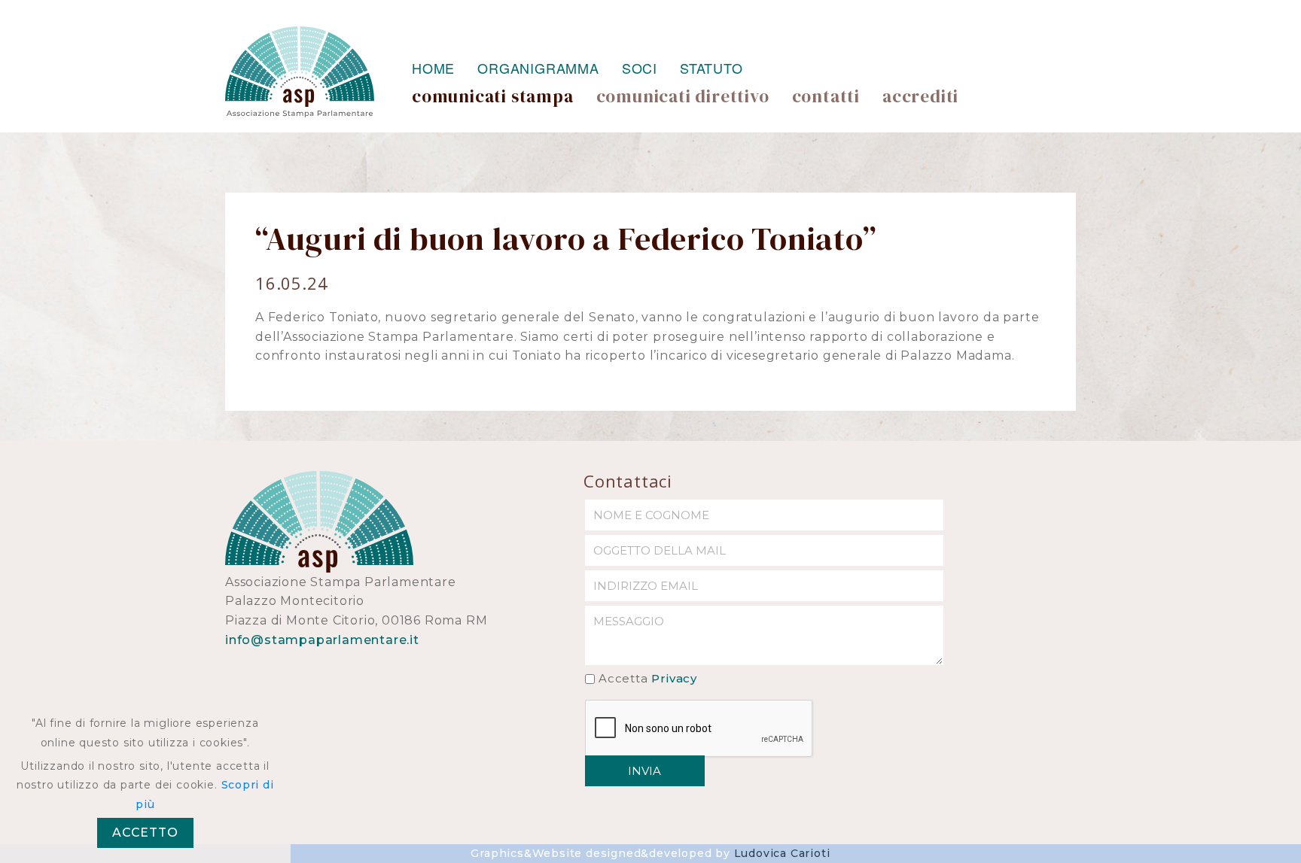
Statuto (711, 67)
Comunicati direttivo (682, 96)
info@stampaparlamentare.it (322, 640)
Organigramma (538, 67)
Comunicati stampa (493, 96)
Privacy (674, 678)
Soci (639, 67)
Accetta (648, 678)
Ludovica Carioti (782, 853)
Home (433, 67)
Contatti (826, 96)
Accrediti (920, 96)
